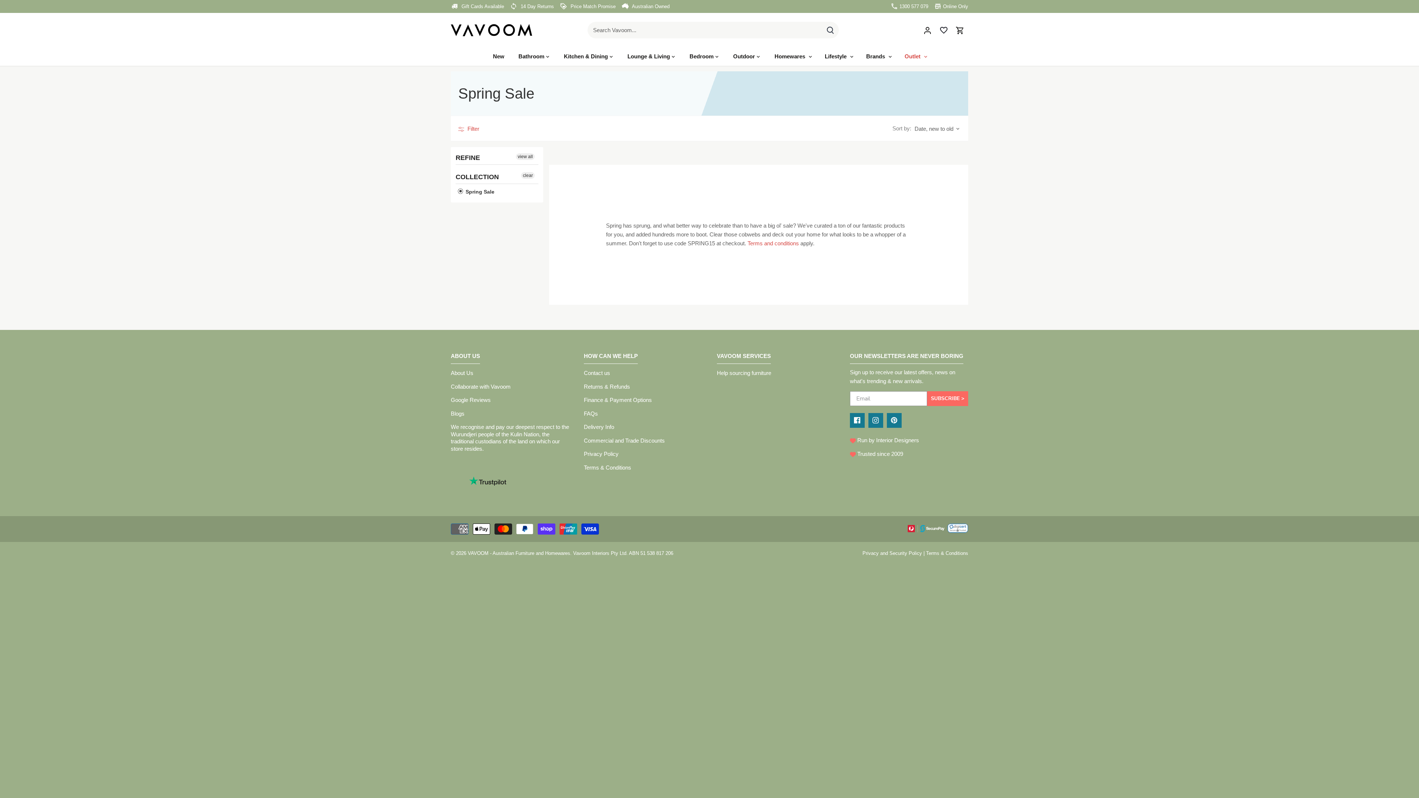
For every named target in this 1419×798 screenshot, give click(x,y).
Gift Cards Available (482, 6)
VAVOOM (478, 553)
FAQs (591, 413)
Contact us (597, 373)
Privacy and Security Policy (892, 553)
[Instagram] (875, 420)
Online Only (955, 6)
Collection (477, 177)
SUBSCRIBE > (947, 398)
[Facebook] (857, 420)
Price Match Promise (592, 6)
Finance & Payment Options (618, 400)
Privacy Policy (601, 454)
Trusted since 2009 (879, 454)
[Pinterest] (894, 420)
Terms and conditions (773, 243)
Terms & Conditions (607, 467)
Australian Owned (650, 6)
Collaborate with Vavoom (481, 386)
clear (528, 175)
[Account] (927, 30)
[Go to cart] (960, 30)
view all (525, 156)
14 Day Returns (536, 6)
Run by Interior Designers (887, 440)
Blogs (458, 413)
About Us (462, 373)
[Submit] (830, 30)
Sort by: (901, 128)
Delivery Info (599, 427)
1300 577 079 (913, 6)
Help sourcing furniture (744, 373)
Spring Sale (479, 192)
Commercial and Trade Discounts (624, 440)
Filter (472, 129)
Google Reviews (471, 400)
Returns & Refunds (607, 386)
